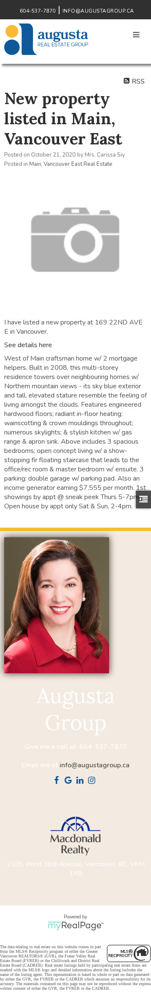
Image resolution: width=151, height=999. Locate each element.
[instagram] (93, 781)
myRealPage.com (75, 926)
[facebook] (58, 781)
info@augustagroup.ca (95, 765)
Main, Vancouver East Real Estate (70, 164)
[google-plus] (70, 781)
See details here (28, 345)
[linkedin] (81, 781)
